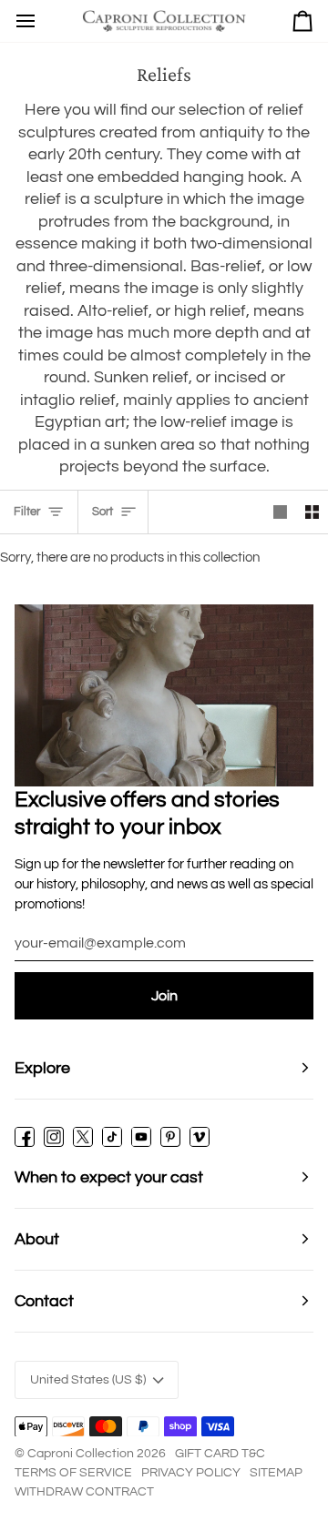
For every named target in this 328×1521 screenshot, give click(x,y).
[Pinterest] (170, 1137)
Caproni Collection (80, 1453)
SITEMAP (276, 1472)
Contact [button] (44, 1301)
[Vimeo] (200, 1137)
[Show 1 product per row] (280, 512)
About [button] (37, 1239)
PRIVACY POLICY (191, 1472)
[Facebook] (25, 1137)
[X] (83, 1137)
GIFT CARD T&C (220, 1453)
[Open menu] (25, 21)
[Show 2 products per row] (312, 512)
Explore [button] (42, 1068)
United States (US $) (88, 1380)
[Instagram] (54, 1137)
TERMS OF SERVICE (73, 1472)
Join (164, 996)
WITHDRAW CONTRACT (84, 1492)
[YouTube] (141, 1137)
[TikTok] (112, 1137)
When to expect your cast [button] (109, 1177)
